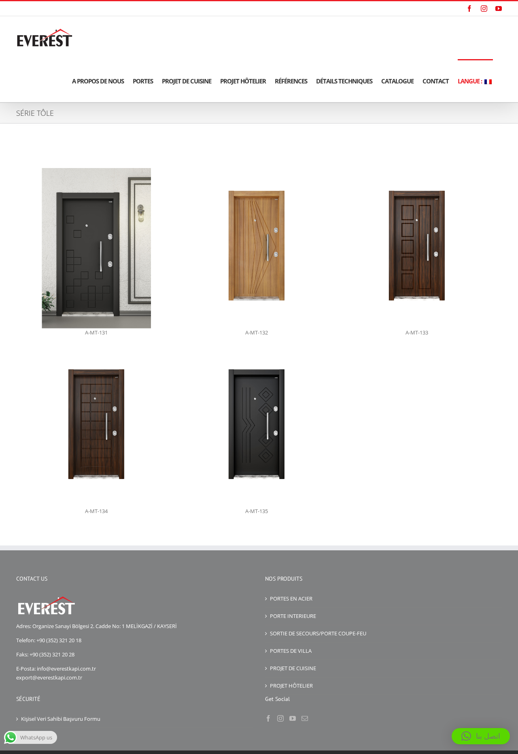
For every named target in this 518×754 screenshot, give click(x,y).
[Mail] (304, 718)
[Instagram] (280, 718)
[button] (481, 736)
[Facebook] (268, 718)
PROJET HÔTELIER (291, 685)
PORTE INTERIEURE (293, 616)
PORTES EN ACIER (291, 598)
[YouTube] (292, 718)
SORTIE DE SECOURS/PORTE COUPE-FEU (318, 633)
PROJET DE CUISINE (293, 668)
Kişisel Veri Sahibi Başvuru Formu (60, 718)
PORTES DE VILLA (291, 650)
